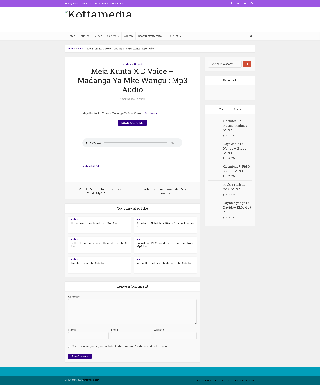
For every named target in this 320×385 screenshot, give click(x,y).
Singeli (138, 64)
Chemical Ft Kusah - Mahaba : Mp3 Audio (235, 125)
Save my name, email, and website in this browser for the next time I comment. (121, 346)
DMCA (97, 3)
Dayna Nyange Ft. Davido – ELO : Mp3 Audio (237, 207)
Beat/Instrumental (150, 36)
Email (114, 330)
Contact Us (86, 3)
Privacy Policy (72, 3)
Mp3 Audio (151, 113)
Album (128, 36)
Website (159, 330)
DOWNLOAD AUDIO (132, 122)
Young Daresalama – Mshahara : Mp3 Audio (164, 263)
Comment (74, 297)
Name (72, 330)
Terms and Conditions (113, 3)
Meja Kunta (91, 165)
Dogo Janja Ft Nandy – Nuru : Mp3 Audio (234, 148)
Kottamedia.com (91, 379)
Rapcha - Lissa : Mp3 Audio (88, 263)
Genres (111, 36)
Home (71, 36)
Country (173, 36)
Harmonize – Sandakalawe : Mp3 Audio (95, 223)
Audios (85, 36)
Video (98, 36)
